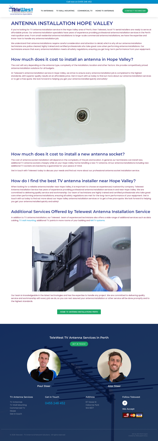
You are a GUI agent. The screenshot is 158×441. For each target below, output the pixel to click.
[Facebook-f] (124, 403)
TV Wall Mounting (65, 11)
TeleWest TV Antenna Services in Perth (79, 337)
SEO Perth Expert (142, 434)
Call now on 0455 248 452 (79, 1)
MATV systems (97, 220)
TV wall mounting (27, 220)
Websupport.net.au (142, 436)
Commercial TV (85, 11)
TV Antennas (47, 11)
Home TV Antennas (104, 11)
